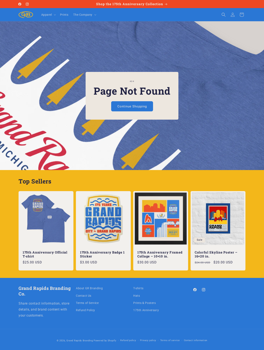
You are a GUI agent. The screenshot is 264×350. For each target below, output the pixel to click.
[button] (48, 14)
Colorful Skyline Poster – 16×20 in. (216, 254)
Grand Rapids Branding (79, 340)
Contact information (195, 340)
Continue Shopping (132, 106)
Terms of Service (87, 303)
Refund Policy (85, 310)
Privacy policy (148, 340)
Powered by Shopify (105, 340)
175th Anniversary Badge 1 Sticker (102, 254)
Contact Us (83, 295)
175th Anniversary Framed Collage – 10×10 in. (159, 254)
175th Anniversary (146, 310)
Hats (136, 295)
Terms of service (170, 340)
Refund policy (128, 340)
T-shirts (138, 288)
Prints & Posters (144, 303)
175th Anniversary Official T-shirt (45, 254)
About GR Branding (89, 288)
